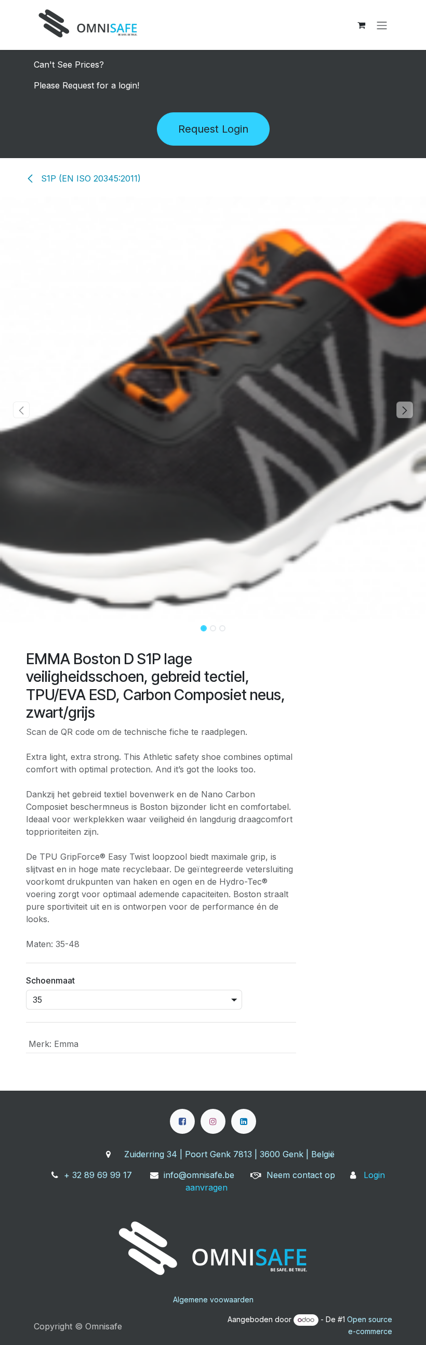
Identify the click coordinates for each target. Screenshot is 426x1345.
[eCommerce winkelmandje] (361, 25)
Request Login (213, 129)
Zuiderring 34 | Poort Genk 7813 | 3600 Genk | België (229, 1154)
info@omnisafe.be (199, 1175)
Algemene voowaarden (213, 1299)
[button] (21, 410)
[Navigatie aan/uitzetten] (381, 25)
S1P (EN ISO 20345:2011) (89, 178)
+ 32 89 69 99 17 (98, 1175)
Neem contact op (301, 1175)
